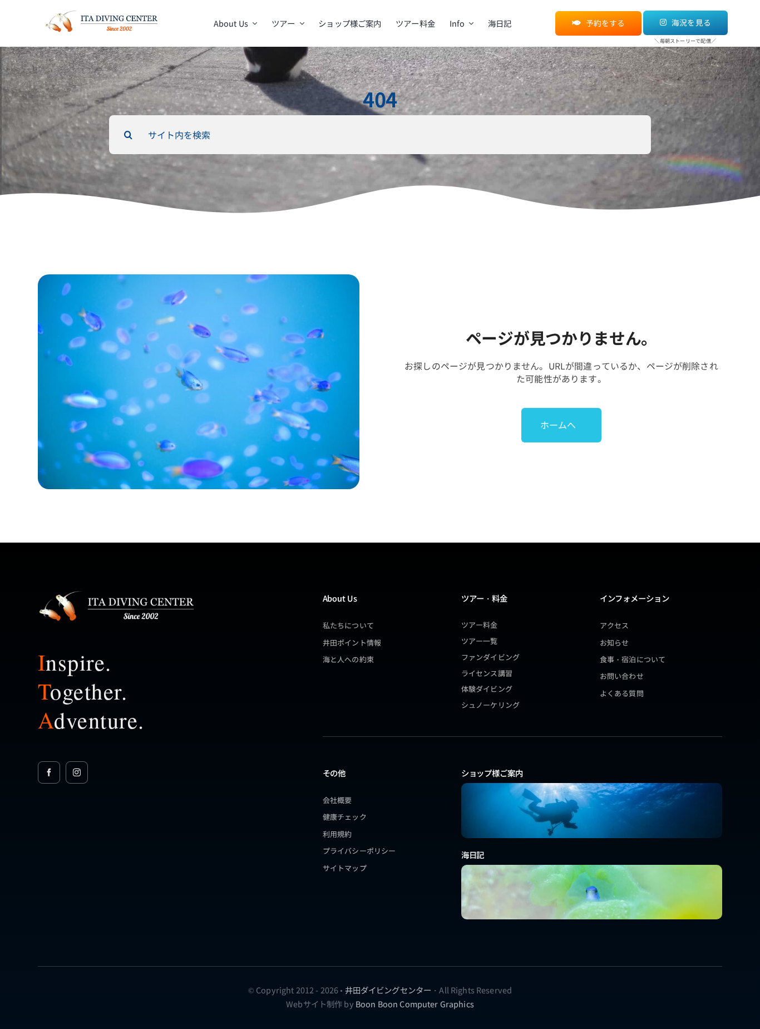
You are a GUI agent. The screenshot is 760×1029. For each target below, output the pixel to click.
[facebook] (49, 772)
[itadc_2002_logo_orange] (101, 11)
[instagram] (77, 772)
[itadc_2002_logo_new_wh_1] (116, 591)
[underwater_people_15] (591, 786)
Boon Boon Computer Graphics (415, 1004)
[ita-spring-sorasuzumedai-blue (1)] (591, 868)
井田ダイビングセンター (388, 990)
